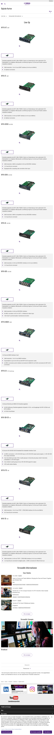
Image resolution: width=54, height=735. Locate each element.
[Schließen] (51, 716)
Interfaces (15, 681)
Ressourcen (26, 668)
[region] (27, 725)
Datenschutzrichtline (9, 729)
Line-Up (3, 16)
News (2, 710)
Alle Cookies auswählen (36, 732)
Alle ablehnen (48, 732)
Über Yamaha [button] (4, 714)
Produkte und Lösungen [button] (6, 707)
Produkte (10, 681)
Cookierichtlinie (18, 729)
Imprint (3, 729)
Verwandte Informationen (15, 16)
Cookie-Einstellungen (6, 732)
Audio (6, 681)
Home (2, 681)
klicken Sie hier (20, 725)
